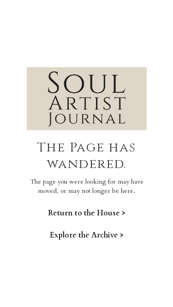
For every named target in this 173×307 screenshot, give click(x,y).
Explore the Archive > (87, 235)
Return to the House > (86, 213)
